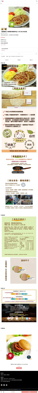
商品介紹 (6, 59)
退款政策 (2, 374)
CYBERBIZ (19, 389)
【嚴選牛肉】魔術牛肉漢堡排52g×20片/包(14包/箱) (19, 364)
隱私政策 (5, 374)
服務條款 (8, 374)
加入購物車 (13, 391)
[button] (36, 350)
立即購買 (29, 391)
